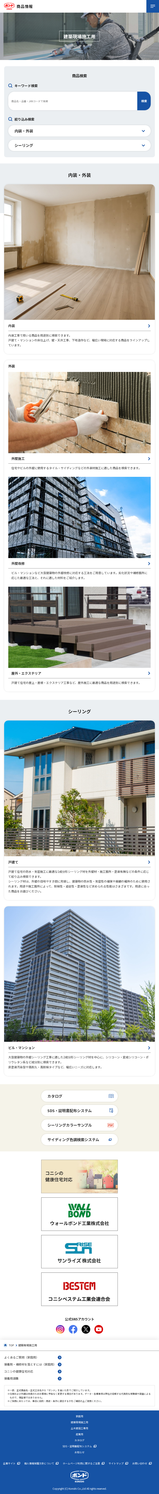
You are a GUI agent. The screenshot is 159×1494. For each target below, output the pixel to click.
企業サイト (9, 1463)
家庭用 (79, 1416)
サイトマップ (116, 1463)
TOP (11, 1345)
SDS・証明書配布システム (69, 1110)
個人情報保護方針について (39, 1463)
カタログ (54, 1096)
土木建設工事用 (79, 1428)
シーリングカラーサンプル (69, 1125)
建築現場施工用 (79, 1422)
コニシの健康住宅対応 (18, 1371)
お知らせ (79, 1452)
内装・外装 (23, 130)
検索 (144, 101)
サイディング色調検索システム (73, 1139)
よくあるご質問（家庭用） (21, 1357)
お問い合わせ (139, 1463)
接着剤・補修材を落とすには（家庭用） (30, 1364)
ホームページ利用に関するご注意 (81, 1463)
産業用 (79, 1434)
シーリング (23, 145)
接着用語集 (11, 1378)
